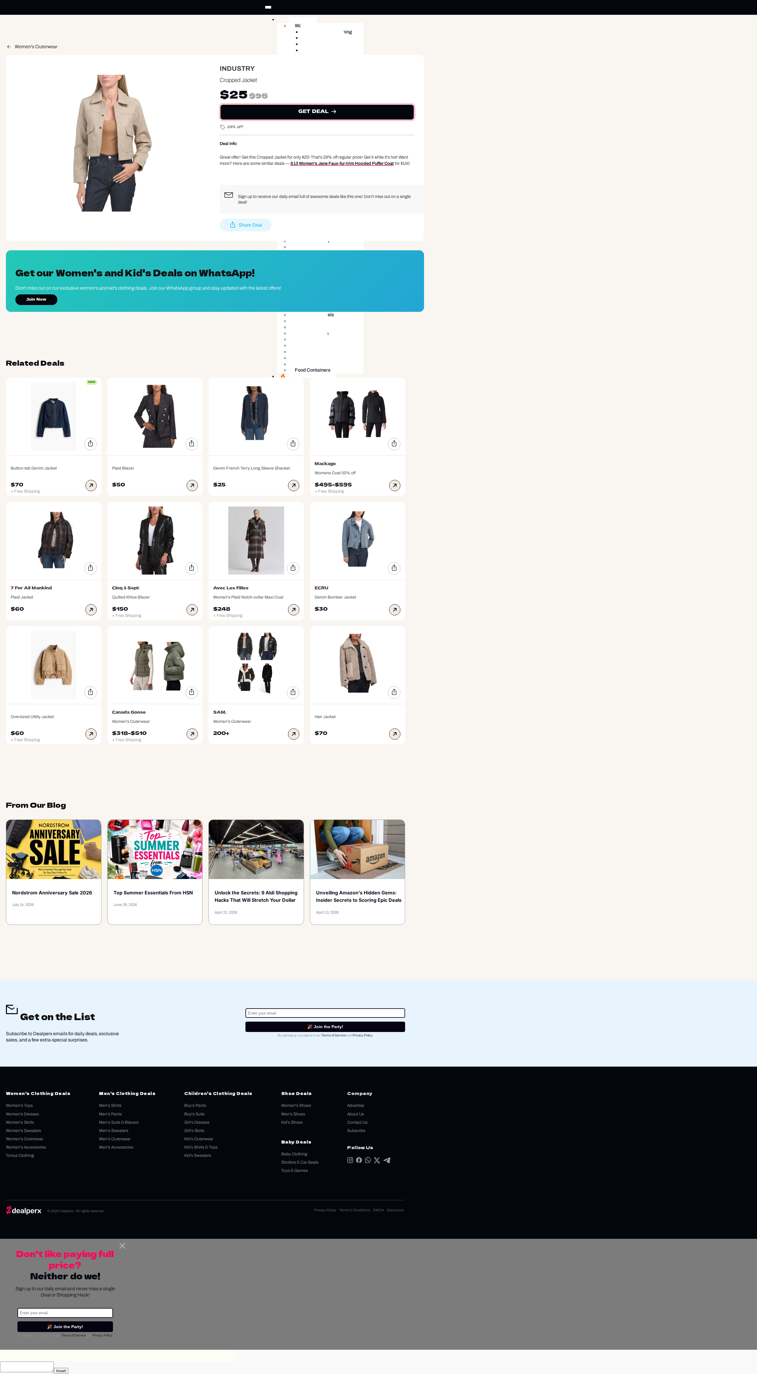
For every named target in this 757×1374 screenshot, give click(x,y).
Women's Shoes (296, 1105)
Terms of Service (333, 1035)
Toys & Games (294, 1170)
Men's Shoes (293, 1114)
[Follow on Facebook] (359, 1161)
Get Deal (313, 112)
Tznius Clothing (20, 1155)
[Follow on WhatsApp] (368, 1161)
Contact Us (357, 1122)
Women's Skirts (20, 1122)
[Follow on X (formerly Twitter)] (377, 1161)
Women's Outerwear (36, 46)
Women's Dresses (22, 1114)
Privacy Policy (362, 1035)
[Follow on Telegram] (386, 1161)
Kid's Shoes (292, 1122)
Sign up (245, 196)
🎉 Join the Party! (325, 1026)
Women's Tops (19, 1105)
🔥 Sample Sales (298, 376)
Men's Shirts (110, 1105)
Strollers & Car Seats (299, 1162)
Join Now (36, 300)
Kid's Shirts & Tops (201, 1147)
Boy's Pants (195, 1105)
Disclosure (395, 1210)
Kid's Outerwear (198, 1139)
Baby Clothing (294, 1154)
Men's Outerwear (114, 1139)
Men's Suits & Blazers (119, 1122)
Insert (61, 1371)
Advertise (355, 1105)
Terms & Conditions (354, 1210)
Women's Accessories (26, 1147)
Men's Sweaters (113, 1130)
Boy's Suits (194, 1114)
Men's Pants (110, 1114)
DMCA (378, 1210)
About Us (355, 1114)
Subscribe (356, 1130)
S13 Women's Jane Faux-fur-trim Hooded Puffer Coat (342, 163)
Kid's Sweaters (197, 1155)
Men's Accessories (116, 1147)
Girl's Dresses (196, 1122)
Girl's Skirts (194, 1130)
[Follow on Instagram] (350, 1161)
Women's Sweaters (23, 1130)
